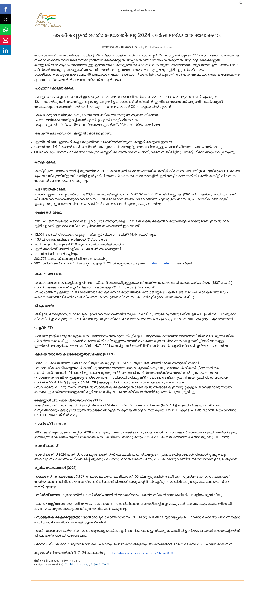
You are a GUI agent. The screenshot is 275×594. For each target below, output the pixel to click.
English (69, 564)
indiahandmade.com (161, 263)
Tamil (105, 564)
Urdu (79, 564)
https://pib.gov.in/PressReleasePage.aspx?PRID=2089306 (142, 553)
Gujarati (96, 564)
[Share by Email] (5, 40)
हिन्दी (86, 564)
